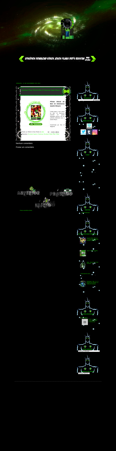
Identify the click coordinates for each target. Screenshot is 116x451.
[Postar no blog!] (53, 132)
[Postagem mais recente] (28, 197)
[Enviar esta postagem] (48, 132)
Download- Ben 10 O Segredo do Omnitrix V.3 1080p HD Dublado (92, 282)
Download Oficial (48, 134)
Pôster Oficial (56, 134)
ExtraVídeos (85, 317)
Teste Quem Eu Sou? (85, 273)
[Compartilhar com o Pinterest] (58, 132)
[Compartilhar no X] (55, 132)
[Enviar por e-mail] (52, 132)
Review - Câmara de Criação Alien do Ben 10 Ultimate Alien (92, 320)
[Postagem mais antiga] (61, 197)
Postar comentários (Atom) (26, 210)
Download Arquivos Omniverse (35, 134)
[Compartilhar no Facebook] (56, 132)
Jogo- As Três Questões (92, 250)
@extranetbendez (86, 212)
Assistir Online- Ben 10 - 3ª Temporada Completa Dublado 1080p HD (92, 239)
